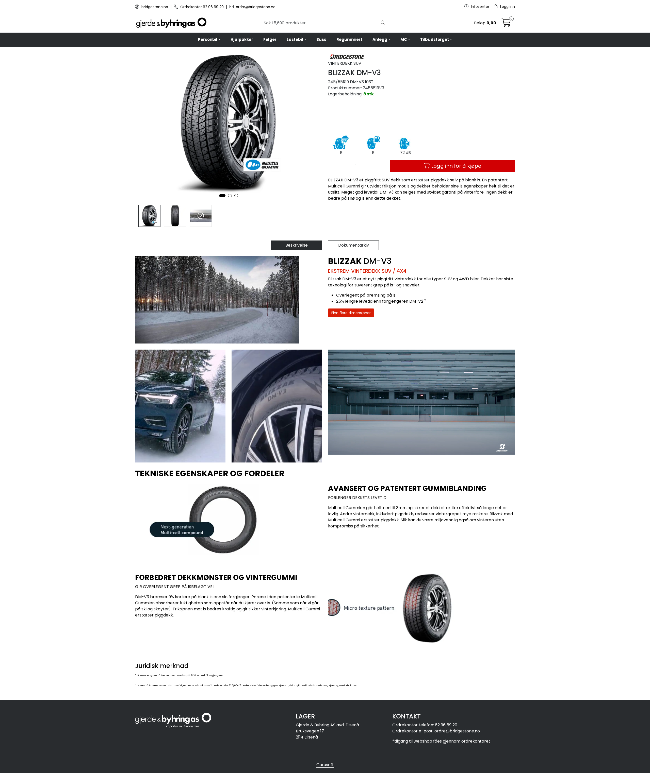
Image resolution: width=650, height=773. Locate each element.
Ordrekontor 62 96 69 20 (202, 6)
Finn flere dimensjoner (351, 312)
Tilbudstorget (434, 39)
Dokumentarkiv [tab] (353, 245)
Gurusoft (325, 765)
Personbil (207, 39)
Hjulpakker (242, 39)
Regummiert (349, 39)
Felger (270, 39)
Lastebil (295, 39)
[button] (222, 195)
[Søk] (383, 23)
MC (403, 39)
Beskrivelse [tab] (296, 245)
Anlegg (379, 39)
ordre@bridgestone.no (255, 6)
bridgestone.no (154, 6)
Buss (321, 39)
